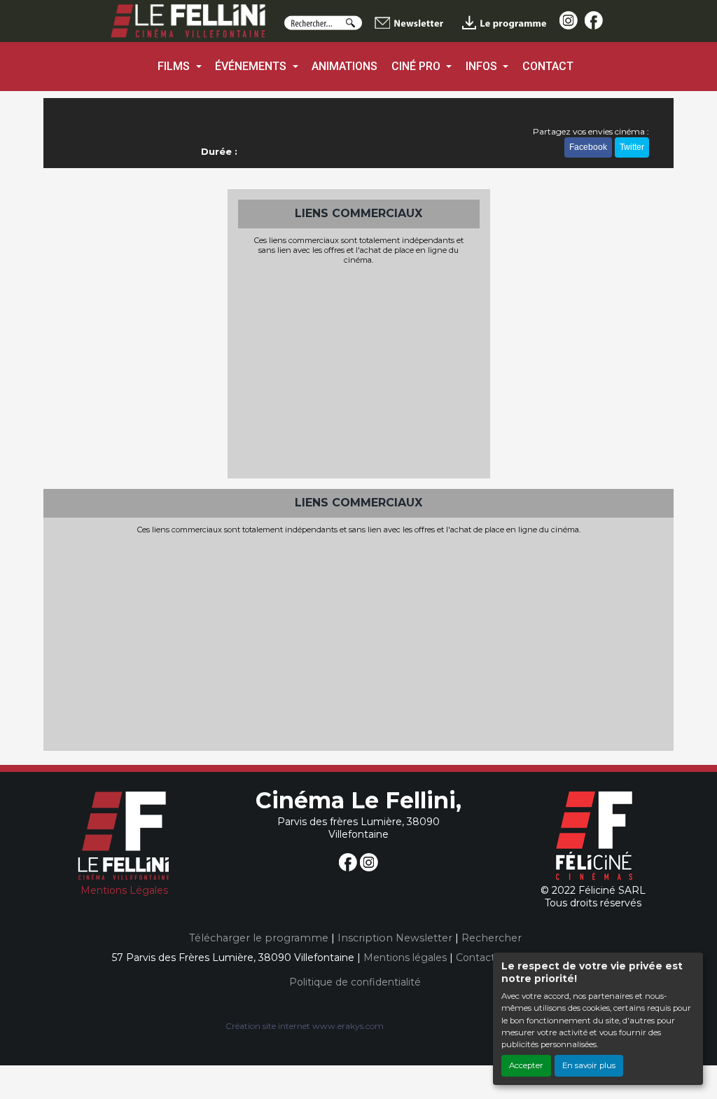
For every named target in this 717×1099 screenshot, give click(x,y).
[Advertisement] (359, 370)
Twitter (632, 147)
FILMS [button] (175, 66)
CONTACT (547, 66)
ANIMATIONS (344, 66)
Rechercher (491, 938)
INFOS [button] (483, 66)
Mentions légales (405, 957)
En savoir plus (588, 1065)
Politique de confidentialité (355, 982)
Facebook (588, 147)
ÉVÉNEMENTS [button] (252, 66)
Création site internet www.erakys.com (304, 1026)
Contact (475, 957)
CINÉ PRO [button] (417, 66)
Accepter (526, 1065)
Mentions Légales (124, 890)
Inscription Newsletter (394, 938)
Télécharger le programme (258, 938)
